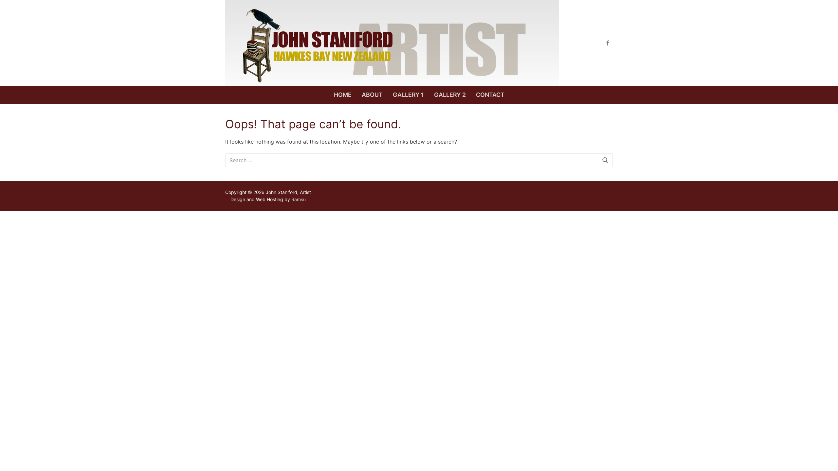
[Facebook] (608, 43)
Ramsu (298, 199)
